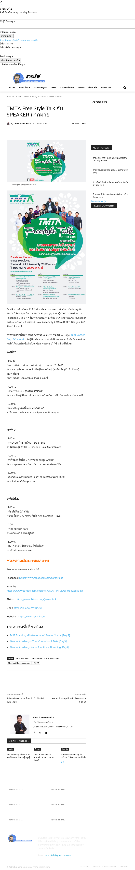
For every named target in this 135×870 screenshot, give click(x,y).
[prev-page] (61, 761)
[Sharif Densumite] (9, 123)
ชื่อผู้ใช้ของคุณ (7, 21)
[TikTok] (117, 68)
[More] (60, 132)
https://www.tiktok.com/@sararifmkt (36, 599)
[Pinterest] (45, 132)
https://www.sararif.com (31, 616)
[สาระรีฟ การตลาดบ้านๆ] (29, 78)
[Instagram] (113, 68)
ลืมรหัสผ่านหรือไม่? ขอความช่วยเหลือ (19, 40)
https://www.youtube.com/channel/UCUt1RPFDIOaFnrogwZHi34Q (45, 590)
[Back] (1, 5)
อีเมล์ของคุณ (6, 56)
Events (19, 96)
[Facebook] (108, 68)
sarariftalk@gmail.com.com (57, 855)
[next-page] (63, 761)
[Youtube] (126, 68)
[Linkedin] (45, 732)
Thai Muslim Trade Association (46, 658)
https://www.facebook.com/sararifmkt (41, 577)
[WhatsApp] (53, 132)
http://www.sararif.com (43, 722)
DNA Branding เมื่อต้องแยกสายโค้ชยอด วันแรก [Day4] (40, 635)
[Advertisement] (89, 78)
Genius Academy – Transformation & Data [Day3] (38, 641)
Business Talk (22, 658)
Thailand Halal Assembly (19, 663)
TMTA (36, 663)
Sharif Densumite (22, 123)
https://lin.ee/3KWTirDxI (28, 607)
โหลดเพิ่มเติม (97, 201)
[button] (124, 88)
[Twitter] (122, 68)
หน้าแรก (10, 96)
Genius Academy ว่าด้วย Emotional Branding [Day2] (39, 647)
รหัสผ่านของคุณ (8, 32)
